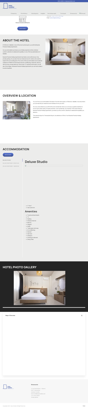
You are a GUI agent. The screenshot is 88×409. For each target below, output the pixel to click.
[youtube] (82, 1)
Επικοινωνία (73, 13)
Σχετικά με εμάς (52, 13)
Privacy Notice (34, 397)
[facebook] (77, 1)
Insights (43, 13)
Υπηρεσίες (14, 13)
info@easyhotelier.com (69, 1)
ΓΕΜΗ (84, 406)
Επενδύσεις (24, 13)
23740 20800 (61, 1)
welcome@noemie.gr (55, 18)
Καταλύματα (34, 13)
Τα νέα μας (63, 13)
